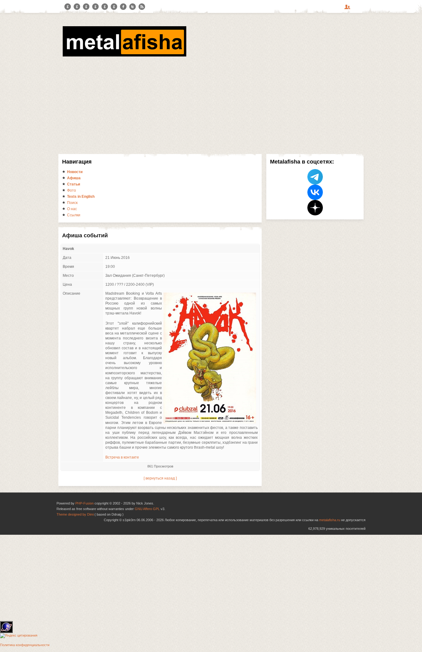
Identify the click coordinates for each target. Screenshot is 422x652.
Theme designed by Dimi (75, 514)
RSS (141, 6)
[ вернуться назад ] (160, 478)
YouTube (95, 6)
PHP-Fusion (84, 503)
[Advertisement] (211, 104)
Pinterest (104, 6)
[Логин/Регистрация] (348, 9)
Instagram (77, 6)
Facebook (123, 6)
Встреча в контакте (122, 457)
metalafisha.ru (329, 520)
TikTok (114, 6)
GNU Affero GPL (147, 509)
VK (86, 6)
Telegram (67, 6)
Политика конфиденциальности (24, 645)
